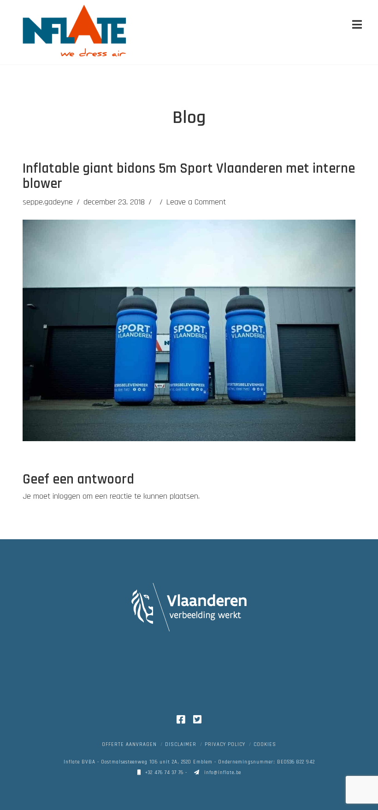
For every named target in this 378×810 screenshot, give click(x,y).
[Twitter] (197, 719)
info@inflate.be (221, 772)
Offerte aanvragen (129, 744)
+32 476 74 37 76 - (166, 772)
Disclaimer (180, 744)
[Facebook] (181, 719)
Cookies (265, 744)
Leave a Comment (196, 202)
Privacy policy (225, 744)
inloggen (66, 496)
